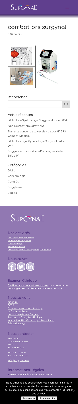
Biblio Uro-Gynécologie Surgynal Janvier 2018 (37, 120)
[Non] (73, 391)
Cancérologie (16, 176)
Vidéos (12, 193)
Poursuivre (29, 398)
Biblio (11, 170)
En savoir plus (48, 398)
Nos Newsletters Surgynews (26, 126)
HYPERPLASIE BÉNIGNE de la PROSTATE (31, 375)
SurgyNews (15, 187)
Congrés (13, 181)
